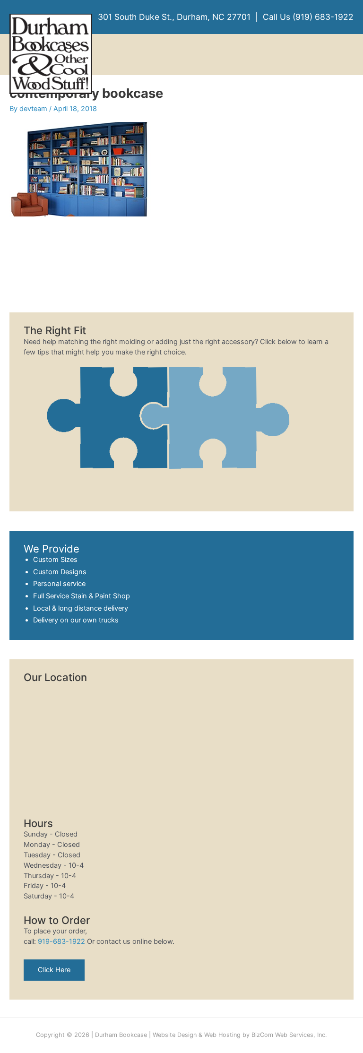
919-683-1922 (61, 941)
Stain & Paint (91, 596)
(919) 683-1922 (323, 17)
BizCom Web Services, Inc (288, 1034)
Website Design (175, 1034)
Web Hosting (222, 1034)
